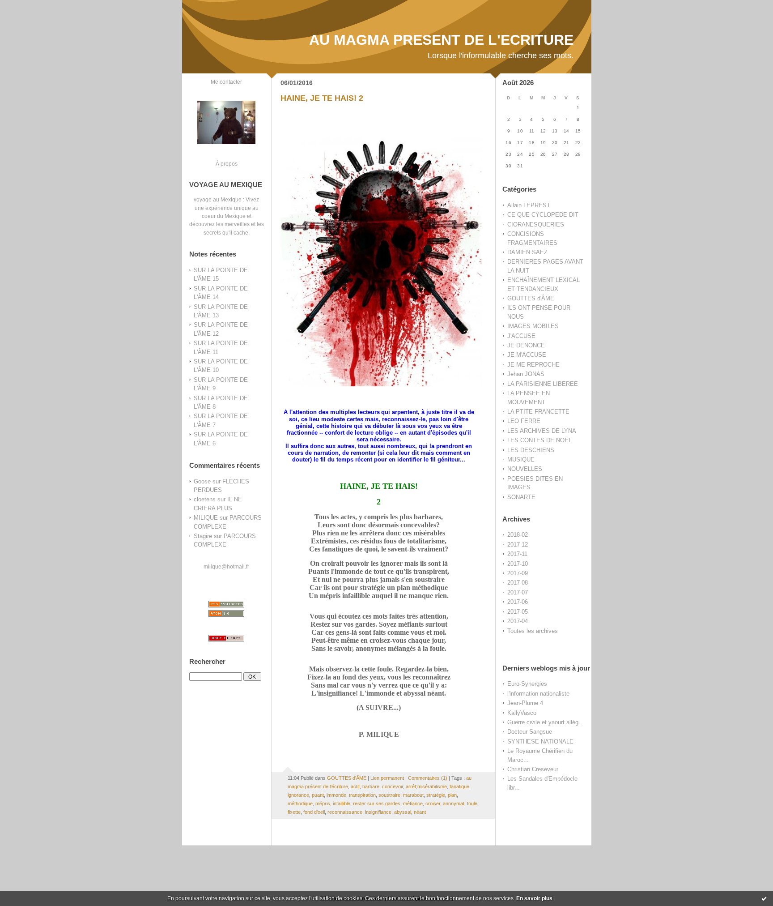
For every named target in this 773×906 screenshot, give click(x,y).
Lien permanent (387, 778)
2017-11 (517, 554)
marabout (413, 795)
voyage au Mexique (218, 199)
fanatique (459, 786)
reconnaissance (344, 812)
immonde (336, 795)
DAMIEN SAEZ (527, 252)
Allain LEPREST (528, 205)
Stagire (203, 536)
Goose (202, 481)
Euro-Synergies (527, 683)
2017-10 (517, 563)
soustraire (389, 795)
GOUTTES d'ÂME (530, 298)
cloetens (205, 499)
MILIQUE (206, 517)
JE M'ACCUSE (526, 354)
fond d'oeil (314, 812)
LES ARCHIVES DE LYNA (541, 430)
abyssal (402, 812)
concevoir (392, 786)
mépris (322, 803)
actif (355, 786)
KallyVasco (521, 712)
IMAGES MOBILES (533, 326)
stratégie (435, 795)
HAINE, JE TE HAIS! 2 (321, 98)
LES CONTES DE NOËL (539, 440)
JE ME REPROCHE (533, 364)
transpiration (362, 795)
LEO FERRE (523, 421)
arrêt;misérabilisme (426, 786)
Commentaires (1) (427, 778)
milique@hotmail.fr (226, 566)
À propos (227, 164)
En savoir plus (534, 898)
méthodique (300, 803)
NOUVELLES (524, 469)
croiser (432, 803)
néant (420, 812)
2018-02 (517, 534)
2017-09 (517, 573)
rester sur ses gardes (376, 803)
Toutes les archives (532, 631)
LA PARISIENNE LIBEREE (542, 383)
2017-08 (517, 582)
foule (472, 803)
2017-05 (517, 611)
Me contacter (226, 82)
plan (452, 795)
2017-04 (517, 621)
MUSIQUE (521, 459)
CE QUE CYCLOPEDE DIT (542, 214)
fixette (294, 812)
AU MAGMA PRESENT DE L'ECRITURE (441, 40)
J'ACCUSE (521, 336)
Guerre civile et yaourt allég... (545, 722)
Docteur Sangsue (529, 731)
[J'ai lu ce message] (764, 898)
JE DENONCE (526, 345)
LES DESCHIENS (530, 450)
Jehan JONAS (525, 374)
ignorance (298, 795)
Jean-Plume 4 (525, 703)
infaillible (341, 803)
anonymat (453, 803)
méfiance (413, 803)
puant (318, 795)
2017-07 (517, 592)
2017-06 (517, 601)
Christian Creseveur (532, 769)
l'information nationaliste (538, 693)
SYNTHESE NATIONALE (540, 741)
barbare (370, 786)
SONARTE (521, 497)
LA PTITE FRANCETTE (538, 411)
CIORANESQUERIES (535, 224)
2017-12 (517, 544)
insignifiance (378, 812)
